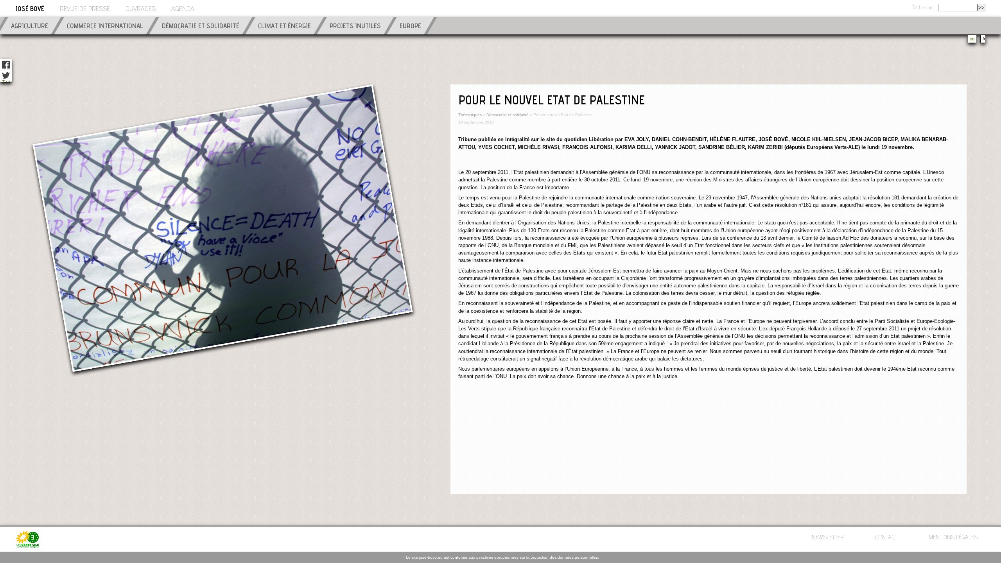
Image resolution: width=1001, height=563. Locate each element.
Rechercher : (924, 8)
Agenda (182, 9)
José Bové (30, 9)
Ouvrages (141, 9)
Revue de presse (85, 9)
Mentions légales (953, 538)
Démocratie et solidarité (507, 115)
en (972, 38)
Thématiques (470, 115)
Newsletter (828, 538)
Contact (886, 538)
